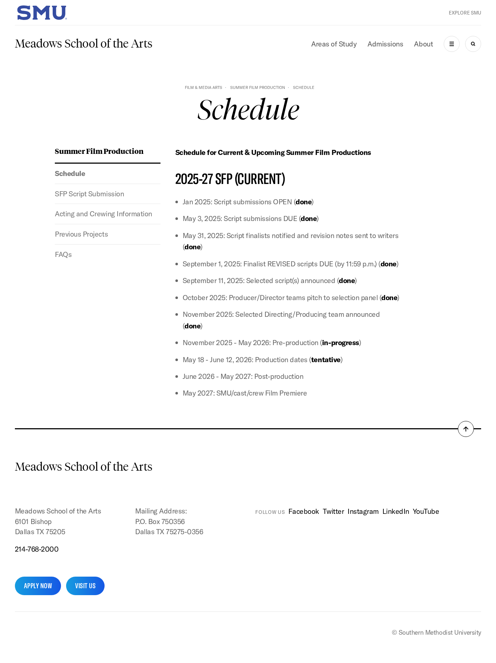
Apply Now (38, 585)
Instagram (363, 511)
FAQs (63, 254)
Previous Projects (81, 233)
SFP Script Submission (89, 193)
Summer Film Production (257, 87)
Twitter (333, 511)
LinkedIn (395, 511)
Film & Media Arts (203, 87)
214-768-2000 (36, 548)
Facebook (303, 511)
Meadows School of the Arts (84, 43)
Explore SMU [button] (465, 13)
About (423, 43)
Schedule (70, 173)
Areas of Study (334, 43)
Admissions (385, 43)
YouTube (426, 511)
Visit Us (85, 585)
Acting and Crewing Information (103, 213)
